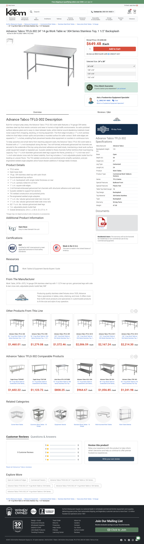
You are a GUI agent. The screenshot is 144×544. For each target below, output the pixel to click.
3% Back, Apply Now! (130, 5)
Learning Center (58, 532)
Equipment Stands (60, 424)
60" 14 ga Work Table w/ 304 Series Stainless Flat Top (129, 382)
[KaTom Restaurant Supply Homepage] (16, 11)
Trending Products (37, 532)
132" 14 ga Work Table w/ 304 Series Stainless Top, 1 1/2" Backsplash (107, 338)
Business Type (120, 18)
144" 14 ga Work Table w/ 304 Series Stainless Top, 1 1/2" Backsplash (130, 338)
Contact (77, 525)
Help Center (11, 5)
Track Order (57, 520)
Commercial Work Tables (48, 24)
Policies (55, 530)
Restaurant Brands (37, 523)
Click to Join (118, 529)
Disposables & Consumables (95, 18)
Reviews (77, 532)
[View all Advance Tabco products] (117, 119)
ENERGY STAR (36, 527)
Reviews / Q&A (104, 112)
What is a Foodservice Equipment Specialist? (110, 103)
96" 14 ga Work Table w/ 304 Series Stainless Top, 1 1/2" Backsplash (17, 338)
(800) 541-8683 (104, 100)
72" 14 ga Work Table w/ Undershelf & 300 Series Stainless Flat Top (39, 383)
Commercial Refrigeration (24, 18)
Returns (55, 523)
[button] (129, 12)
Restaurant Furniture (82, 18)
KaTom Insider (79, 530)
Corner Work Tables (17, 424)
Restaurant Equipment (12, 18)
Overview (37, 112)
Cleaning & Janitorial (70, 18)
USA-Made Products (38, 530)
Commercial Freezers (38, 480)
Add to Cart (114, 49)
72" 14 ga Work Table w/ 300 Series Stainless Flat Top (62, 382)
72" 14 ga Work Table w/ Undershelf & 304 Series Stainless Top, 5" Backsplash (84, 383)
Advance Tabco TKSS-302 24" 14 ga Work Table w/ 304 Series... (72, 480)
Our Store (77, 527)
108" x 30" (91, 70)
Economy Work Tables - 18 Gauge (39, 425)
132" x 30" (91, 77)
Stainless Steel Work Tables (66, 24)
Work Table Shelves (125, 424)
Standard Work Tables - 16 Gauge (82, 425)
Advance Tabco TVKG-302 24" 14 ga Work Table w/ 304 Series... (30, 491)
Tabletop (59, 19)
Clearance (132, 19)
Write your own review (111, 459)
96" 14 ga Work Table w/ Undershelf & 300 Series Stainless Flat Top (17, 383)
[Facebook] (121, 540)
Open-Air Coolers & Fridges (17, 480)
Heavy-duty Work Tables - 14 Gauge (87, 24)
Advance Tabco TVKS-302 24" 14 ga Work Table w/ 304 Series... (78, 486)
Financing (56, 525)
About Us (77, 520)
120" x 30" (91, 74)
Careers (77, 523)
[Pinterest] (129, 540)
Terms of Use (94, 540)
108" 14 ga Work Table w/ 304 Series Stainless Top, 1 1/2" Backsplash (62, 338)
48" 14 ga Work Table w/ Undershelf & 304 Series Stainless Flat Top (107, 383)
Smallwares (47, 19)
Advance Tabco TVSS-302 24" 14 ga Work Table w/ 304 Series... (29, 486)
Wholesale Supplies (37, 525)
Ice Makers (36, 18)
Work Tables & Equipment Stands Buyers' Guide (41, 269)
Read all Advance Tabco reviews (19, 467)
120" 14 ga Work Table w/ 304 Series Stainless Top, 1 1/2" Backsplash (85, 338)
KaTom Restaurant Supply (14, 24)
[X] (125, 540)
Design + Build (36, 520)
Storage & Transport (109, 18)
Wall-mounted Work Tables (103, 424)
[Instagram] (133, 540)
